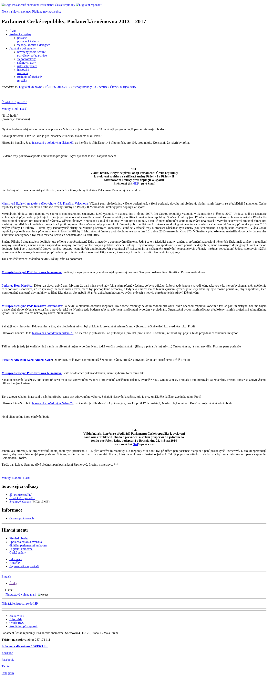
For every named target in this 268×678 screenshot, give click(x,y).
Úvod (12, 30)
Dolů (15, 109)
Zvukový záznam (20, 501)
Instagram (8, 673)
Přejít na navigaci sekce (46, 11)
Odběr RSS (16, 622)
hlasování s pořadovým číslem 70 (52, 333)
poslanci (22, 37)
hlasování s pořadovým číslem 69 (52, 142)
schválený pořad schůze (32, 55)
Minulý (6, 109)
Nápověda (15, 619)
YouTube (7, 653)
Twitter (6, 666)
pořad (27, 494)
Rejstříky (15, 562)
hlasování (23, 69)
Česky (13, 583)
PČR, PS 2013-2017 (57, 87)
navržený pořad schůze (31, 52)
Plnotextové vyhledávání (20, 594)
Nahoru (17, 478)
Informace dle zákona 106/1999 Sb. (25, 646)
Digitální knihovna (30, 87)
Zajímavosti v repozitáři (24, 566)
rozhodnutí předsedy (30, 76)
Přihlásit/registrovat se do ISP (20, 603)
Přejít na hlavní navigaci (16, 11)
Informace (15, 559)
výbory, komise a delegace (33, 45)
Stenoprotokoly (82, 87)
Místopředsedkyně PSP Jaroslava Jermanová (32, 272)
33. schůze (101, 87)
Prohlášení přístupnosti (23, 626)
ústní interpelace (27, 66)
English (6, 576)
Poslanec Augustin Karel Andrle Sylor (27, 359)
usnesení (22, 73)
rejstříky (22, 80)
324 (135, 444)
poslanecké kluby (28, 41)
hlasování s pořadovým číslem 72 (52, 403)
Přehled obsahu (18, 538)
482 (135, 183)
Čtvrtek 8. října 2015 (123, 87)
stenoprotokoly (26, 59)
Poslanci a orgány (20, 34)
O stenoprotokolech (21, 518)
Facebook (8, 659)
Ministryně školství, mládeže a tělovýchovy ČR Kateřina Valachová (45, 203)
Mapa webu (16, 615)
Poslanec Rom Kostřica (17, 285)
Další (23, 109)
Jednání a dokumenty (22, 48)
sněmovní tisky (26, 62)
